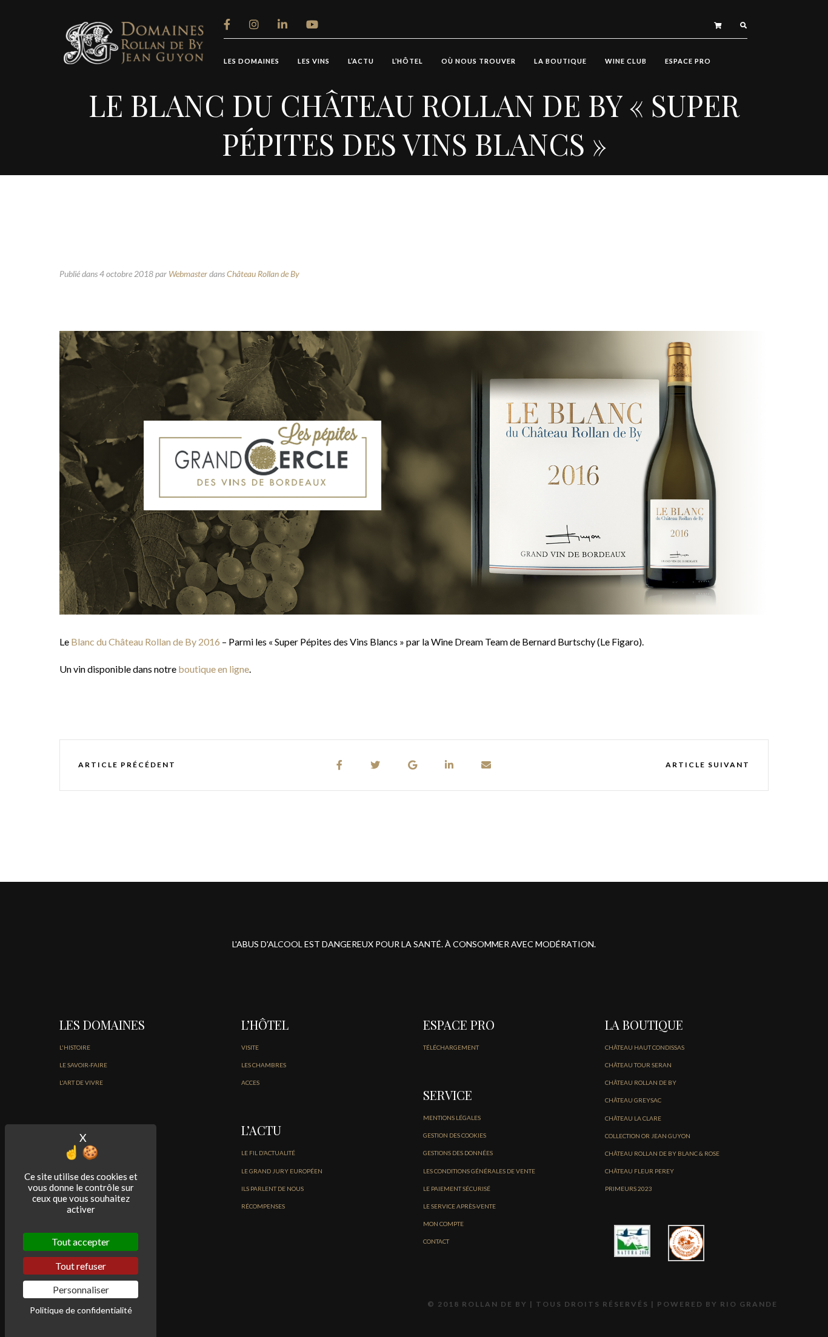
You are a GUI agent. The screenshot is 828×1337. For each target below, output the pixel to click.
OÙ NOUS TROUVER (478, 61)
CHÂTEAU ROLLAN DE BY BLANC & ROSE (662, 1153)
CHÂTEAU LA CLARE (633, 1118)
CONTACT (436, 1241)
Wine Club (626, 61)
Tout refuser (80, 1266)
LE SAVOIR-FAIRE (83, 1065)
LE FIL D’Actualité (268, 1152)
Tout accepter (81, 1241)
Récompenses (263, 1206)
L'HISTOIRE (74, 1047)
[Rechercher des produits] (743, 25)
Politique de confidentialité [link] (81, 1310)
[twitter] (375, 765)
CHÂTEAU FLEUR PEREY (639, 1171)
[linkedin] (450, 765)
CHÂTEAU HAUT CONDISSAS (644, 1047)
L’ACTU (361, 61)
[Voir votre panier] (718, 25)
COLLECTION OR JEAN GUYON (647, 1135)
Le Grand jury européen (281, 1171)
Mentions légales (452, 1117)
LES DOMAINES (251, 61)
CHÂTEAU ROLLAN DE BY (640, 1082)
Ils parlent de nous (272, 1188)
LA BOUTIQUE (560, 61)
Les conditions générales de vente (479, 1171)
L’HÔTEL (407, 61)
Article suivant (708, 764)
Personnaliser (81, 1289)
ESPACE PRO (688, 61)
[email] (486, 765)
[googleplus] (413, 765)
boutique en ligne (213, 669)
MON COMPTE (443, 1223)
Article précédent (127, 764)
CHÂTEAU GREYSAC (633, 1100)
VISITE (250, 1047)
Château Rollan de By (263, 273)
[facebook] (340, 765)
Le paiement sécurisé (456, 1188)
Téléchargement (451, 1047)
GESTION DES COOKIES (454, 1135)
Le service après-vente (459, 1206)
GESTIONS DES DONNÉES (458, 1152)
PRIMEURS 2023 (628, 1188)
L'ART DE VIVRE (81, 1082)
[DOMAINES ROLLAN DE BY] (135, 41)
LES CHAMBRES (263, 1065)
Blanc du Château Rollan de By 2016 (145, 641)
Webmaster (188, 273)
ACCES (250, 1082)
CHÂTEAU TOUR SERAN (638, 1065)
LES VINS (314, 61)
